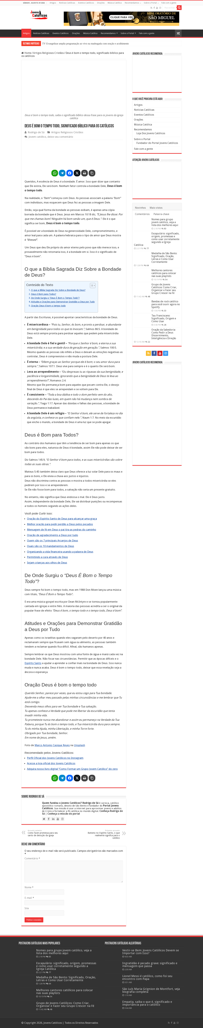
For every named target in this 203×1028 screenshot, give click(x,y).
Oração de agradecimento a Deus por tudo (52, 535)
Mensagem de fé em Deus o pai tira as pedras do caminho (61, 529)
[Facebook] (154, 8)
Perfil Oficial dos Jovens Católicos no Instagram (55, 757)
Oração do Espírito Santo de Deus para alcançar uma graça (62, 518)
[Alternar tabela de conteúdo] (91, 285)
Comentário (32, 858)
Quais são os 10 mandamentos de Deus (50, 546)
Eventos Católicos (86, 3)
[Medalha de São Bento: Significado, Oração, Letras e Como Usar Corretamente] (142, 257)
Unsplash (79, 745)
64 (148, 265)
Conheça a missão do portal (63, 813)
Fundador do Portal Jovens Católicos (157, 142)
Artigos (53, 3)
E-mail (29, 897)
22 (149, 342)
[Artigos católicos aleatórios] (178, 33)
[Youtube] (157, 8)
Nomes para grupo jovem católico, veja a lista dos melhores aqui (164, 222)
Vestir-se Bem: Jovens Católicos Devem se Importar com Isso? (150, 952)
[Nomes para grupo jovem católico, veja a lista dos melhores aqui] (142, 223)
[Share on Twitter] (77, 173)
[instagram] (160, 8)
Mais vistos (156, 207)
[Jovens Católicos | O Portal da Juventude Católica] (39, 14)
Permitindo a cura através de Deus (47, 557)
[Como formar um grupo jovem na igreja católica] (74, 153)
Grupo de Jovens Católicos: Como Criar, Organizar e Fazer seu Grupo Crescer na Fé (164, 289)
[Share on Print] (84, 173)
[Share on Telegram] (62, 173)
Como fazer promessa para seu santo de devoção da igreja (43, 833)
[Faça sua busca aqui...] (179, 7)
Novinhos (140, 207)
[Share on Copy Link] (92, 173)
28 (165, 325)
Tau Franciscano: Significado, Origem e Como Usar (163, 318)
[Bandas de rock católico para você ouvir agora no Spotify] (142, 305)
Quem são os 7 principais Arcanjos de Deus (52, 540)
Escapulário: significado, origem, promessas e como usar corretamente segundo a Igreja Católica (156, 239)
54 (166, 279)
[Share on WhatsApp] (54, 173)
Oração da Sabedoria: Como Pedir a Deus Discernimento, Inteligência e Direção (163, 334)
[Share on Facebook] (69, 173)
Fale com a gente (168, 3)
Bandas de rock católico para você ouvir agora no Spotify (165, 304)
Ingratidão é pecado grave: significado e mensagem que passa (149, 964)
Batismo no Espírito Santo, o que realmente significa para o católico (104, 834)
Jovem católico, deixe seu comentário (51, 136)
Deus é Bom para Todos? (43, 294)
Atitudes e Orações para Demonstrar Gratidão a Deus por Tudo (63, 301)
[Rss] (151, 8)
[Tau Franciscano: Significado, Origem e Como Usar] (142, 319)
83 (165, 228)
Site (27, 908)
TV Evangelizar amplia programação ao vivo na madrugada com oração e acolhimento (85, 43)
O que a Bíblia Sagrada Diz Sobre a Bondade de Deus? (58, 290)
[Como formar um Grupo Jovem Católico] (157, 414)
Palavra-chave (161, 214)
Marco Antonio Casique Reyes (52, 745)
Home (27, 52)
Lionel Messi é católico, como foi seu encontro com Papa (147, 977)
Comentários (142, 214)
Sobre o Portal (150, 3)
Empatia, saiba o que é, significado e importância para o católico (147, 1003)
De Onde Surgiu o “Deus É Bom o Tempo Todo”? (55, 298)
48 (149, 296)
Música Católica (115, 3)
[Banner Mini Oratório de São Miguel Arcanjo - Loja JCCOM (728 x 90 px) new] (121, 18)
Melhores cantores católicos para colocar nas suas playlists (163, 273)
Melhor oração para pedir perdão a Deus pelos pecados (60, 524)
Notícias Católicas (67, 3)
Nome (29, 887)
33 (165, 310)
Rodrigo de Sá (36, 132)
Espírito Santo (33, 663)
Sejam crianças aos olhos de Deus (47, 562)
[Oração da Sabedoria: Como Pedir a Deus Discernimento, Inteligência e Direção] (142, 333)
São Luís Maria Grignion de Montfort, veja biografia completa (151, 990)
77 (148, 248)
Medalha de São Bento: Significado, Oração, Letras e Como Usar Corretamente (164, 257)
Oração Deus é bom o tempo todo (48, 305)
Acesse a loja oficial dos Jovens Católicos (51, 763)
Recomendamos (132, 3)
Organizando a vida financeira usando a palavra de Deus (60, 551)
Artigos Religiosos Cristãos (48, 52)
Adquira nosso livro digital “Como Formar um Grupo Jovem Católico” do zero (72, 768)
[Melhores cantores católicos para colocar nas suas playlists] (142, 274)
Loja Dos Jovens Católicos (150, 133)
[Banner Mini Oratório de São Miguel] (157, 73)
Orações (101, 3)
